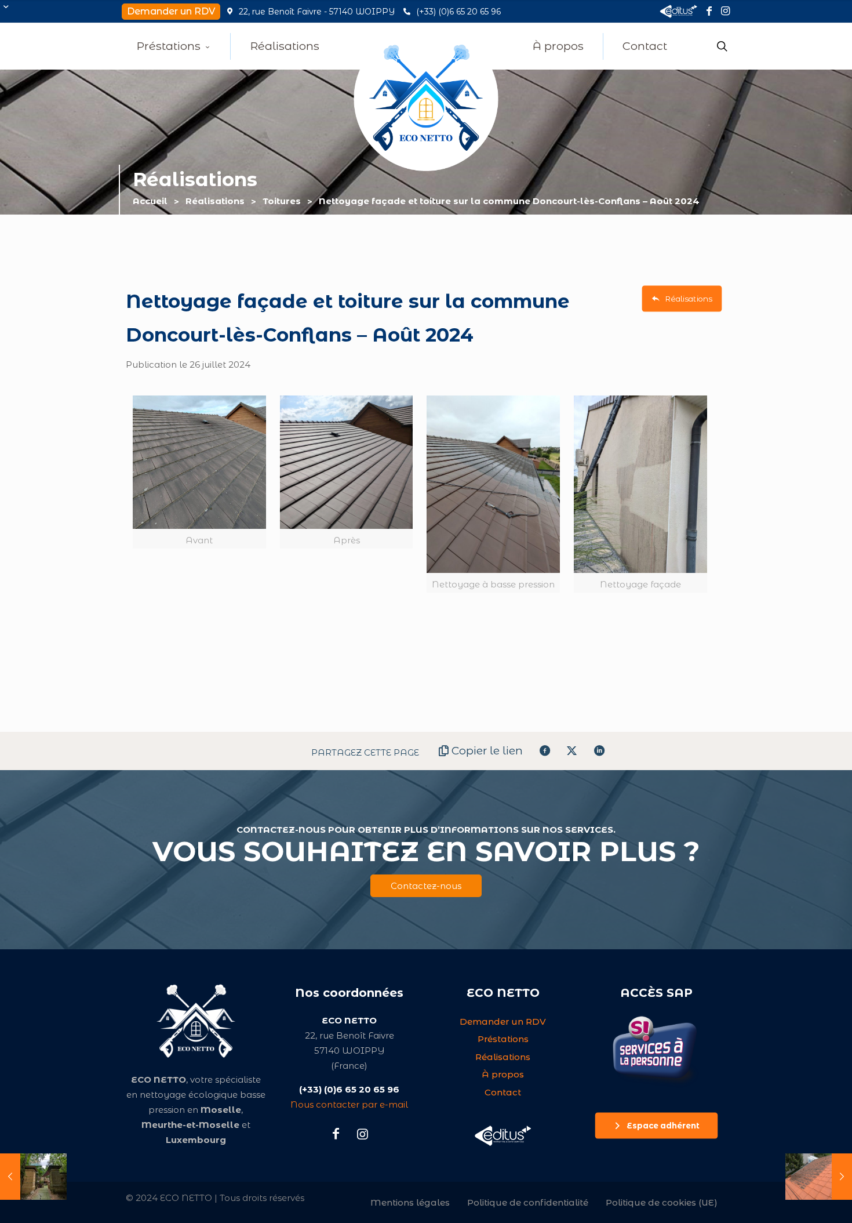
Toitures (282, 200)
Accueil (150, 200)
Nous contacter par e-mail (349, 1104)
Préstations (503, 1038)
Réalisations (215, 200)
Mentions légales (410, 1202)
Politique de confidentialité (527, 1202)
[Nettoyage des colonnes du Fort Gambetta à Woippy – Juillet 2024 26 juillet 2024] (33, 1176)
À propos (503, 1074)
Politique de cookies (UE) (662, 1202)
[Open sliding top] (13, 13)
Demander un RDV (503, 1021)
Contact (503, 1092)
